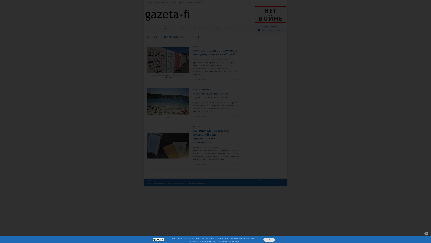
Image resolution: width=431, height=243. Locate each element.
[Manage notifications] (426, 233)
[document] (215, 121)
